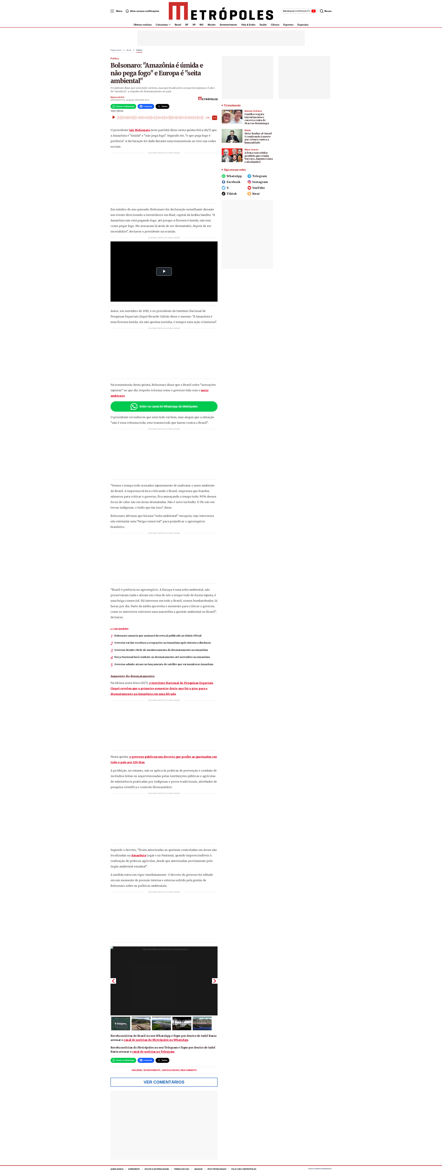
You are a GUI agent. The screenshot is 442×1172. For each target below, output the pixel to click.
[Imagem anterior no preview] (113, 981)
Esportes (288, 24)
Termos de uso (181, 1169)
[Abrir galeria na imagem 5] (202, 1023)
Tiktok (232, 193)
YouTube (258, 188)
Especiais (302, 24)
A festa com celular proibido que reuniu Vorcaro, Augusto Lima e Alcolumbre (258, 157)
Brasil (178, 24)
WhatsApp (234, 176)
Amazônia (138, 855)
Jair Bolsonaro (139, 130)
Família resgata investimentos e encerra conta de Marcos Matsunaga (256, 119)
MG (201, 24)
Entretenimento (228, 24)
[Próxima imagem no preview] (215, 981)
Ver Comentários (164, 1082)
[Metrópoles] (221, 11)
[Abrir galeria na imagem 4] (181, 1023)
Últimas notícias (143, 24)
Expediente (134, 1169)
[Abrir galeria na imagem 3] (161, 1023)
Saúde (263, 24)
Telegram (259, 176)
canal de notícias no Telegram (153, 1051)
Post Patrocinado (217, 1169)
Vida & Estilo (248, 24)
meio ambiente (188, 1070)
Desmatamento (152, 1070)
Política (139, 50)
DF (186, 24)
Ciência (275, 24)
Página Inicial (116, 50)
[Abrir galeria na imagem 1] (164, 980)
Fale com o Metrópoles (243, 1169)
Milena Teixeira (251, 149)
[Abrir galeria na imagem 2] (141, 1023)
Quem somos (116, 1169)
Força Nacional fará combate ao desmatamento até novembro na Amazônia (162, 657)
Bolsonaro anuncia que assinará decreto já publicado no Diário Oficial (157, 635)
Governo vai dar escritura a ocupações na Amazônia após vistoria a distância (162, 642)
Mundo (212, 24)
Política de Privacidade (157, 1169)
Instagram (260, 182)
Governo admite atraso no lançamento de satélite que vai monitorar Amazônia (163, 664)
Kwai (256, 193)
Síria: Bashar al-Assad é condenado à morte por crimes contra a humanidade (258, 138)
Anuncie (198, 1169)
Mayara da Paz (117, 97)
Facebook (233, 182)
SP (194, 24)
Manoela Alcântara (253, 111)
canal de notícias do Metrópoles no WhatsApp (156, 1040)
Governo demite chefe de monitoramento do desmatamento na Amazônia (161, 650)
